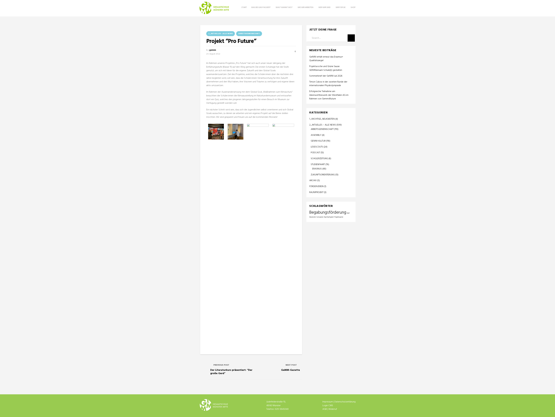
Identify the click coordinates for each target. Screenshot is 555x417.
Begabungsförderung (327, 212)
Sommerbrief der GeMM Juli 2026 (325, 76)
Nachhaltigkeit (329, 217)
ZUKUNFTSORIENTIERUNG (323, 175)
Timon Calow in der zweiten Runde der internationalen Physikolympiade (328, 84)
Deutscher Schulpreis (316, 217)
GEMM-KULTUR (318, 141)
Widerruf (332, 409)
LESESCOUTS (317, 147)
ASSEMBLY (316, 135)
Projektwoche (338, 217)
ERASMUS (317, 169)
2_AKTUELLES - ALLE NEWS (220, 33)
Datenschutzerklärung (345, 402)
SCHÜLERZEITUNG (319, 158)
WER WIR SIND (324, 7)
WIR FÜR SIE (341, 7)
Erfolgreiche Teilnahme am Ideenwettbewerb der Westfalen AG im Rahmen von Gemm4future (328, 95)
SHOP (353, 7)
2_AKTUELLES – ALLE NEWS (322, 125)
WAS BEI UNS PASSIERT (261, 7)
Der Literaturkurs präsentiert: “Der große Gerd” (231, 372)
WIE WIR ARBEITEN (305, 7)
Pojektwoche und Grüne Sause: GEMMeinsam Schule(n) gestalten (325, 68)
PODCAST (315, 153)
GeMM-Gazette (290, 370)
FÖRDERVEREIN (316, 186)
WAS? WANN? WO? (284, 7)
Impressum (327, 402)
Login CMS (327, 405)
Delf (348, 213)
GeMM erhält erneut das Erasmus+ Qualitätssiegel (326, 59)
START (244, 7)
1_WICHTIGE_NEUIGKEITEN (322, 119)
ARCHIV (313, 180)
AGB (324, 409)
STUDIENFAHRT (318, 164)
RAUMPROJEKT (316, 192)
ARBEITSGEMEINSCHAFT (249, 33)
